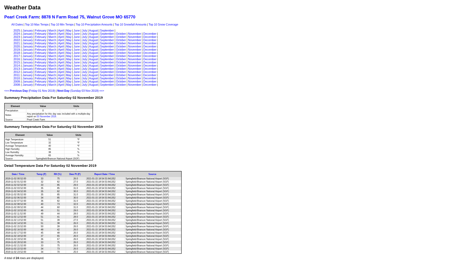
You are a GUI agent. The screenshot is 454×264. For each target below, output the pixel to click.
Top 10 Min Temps (62, 24)
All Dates (17, 24)
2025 (16, 30)
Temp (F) (41, 174)
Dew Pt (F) (75, 174)
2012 (16, 71)
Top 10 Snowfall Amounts (130, 24)
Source (152, 174)
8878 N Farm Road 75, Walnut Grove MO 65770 (88, 17)
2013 (16, 68)
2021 (16, 43)
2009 (16, 81)
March (52, 30)
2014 (16, 65)
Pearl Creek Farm (21, 17)
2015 (16, 62)
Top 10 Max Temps (37, 24)
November (134, 33)
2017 (16, 56)
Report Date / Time (104, 174)
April (61, 30)
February (40, 30)
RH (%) (57, 174)
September (107, 30)
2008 (16, 84)
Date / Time (18, 174)
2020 (16, 46)
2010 (16, 78)
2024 (16, 33)
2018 (16, 52)
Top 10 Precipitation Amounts (94, 24)
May (68, 30)
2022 (16, 40)
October (121, 33)
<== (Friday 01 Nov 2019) (29, 90)
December (149, 33)
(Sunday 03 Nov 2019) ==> (80, 90)
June (77, 30)
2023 (16, 36)
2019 (16, 49)
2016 (16, 59)
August (93, 30)
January (28, 30)
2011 (16, 75)
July (84, 30)
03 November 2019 (46, 116)
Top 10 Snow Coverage (163, 24)
